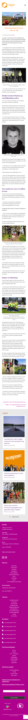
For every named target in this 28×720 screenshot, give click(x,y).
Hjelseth (8, 714)
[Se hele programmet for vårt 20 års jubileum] (14, 464)
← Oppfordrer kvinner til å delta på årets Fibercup (13, 402)
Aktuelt (13, 35)
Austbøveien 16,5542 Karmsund (9, 539)
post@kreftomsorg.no (7, 529)
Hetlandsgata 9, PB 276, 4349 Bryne (10, 543)
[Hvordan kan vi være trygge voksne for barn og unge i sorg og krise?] (14, 431)
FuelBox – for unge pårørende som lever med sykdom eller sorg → (15, 405)
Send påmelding (14, 697)
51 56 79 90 (9, 527)
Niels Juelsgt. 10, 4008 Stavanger (9, 534)
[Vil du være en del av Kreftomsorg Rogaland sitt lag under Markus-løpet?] (14, 498)
